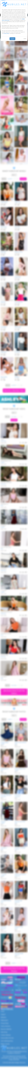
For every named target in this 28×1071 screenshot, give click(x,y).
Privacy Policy (6, 33)
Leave (25, 38)
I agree (12, 39)
